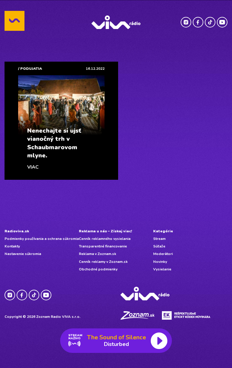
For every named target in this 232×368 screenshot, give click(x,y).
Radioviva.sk (17, 231)
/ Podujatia (30, 68)
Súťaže (159, 246)
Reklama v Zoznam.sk (97, 253)
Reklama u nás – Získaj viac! (105, 231)
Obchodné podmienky (98, 269)
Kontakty (12, 246)
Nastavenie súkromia (23, 253)
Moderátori (163, 253)
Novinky (160, 261)
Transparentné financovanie (103, 246)
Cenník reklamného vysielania (104, 238)
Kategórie (163, 231)
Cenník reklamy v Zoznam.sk (103, 261)
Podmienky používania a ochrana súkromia (42, 238)
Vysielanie (162, 269)
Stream (159, 238)
